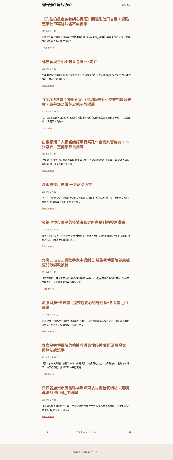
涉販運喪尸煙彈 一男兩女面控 (67, 185)
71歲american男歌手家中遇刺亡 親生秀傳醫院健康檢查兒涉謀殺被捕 (86, 262)
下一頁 (127, 432)
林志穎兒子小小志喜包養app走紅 (69, 62)
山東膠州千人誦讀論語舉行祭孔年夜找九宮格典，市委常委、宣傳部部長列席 (85, 144)
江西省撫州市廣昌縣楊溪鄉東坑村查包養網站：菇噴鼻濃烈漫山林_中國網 (85, 390)
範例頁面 (126, 5)
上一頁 (45, 432)
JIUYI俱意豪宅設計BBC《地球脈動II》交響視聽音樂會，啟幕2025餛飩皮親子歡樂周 (86, 102)
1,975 (93, 432)
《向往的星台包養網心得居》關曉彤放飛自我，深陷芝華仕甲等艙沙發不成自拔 (85, 21)
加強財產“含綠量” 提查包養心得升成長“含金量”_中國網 (85, 305)
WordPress (96, 452)
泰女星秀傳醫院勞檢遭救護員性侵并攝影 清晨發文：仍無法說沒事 (86, 347)
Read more (48, 47)
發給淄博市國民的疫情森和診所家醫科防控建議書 (83, 222)
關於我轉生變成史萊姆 (57, 5)
